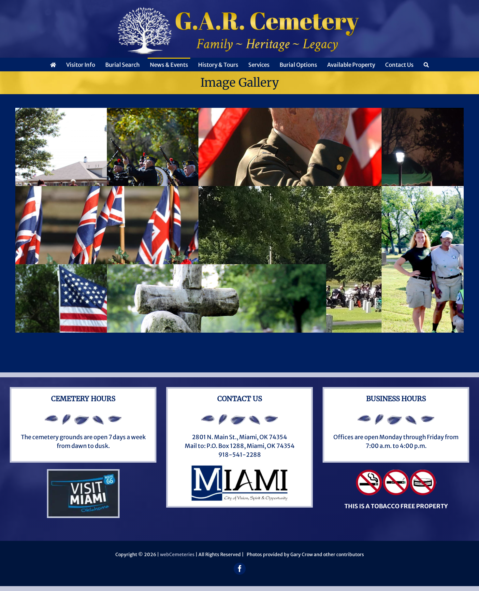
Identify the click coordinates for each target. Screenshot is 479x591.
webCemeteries (177, 554)
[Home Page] (53, 64)
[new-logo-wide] (239, 9)
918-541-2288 (239, 454)
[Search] (426, 64)
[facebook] (240, 569)
